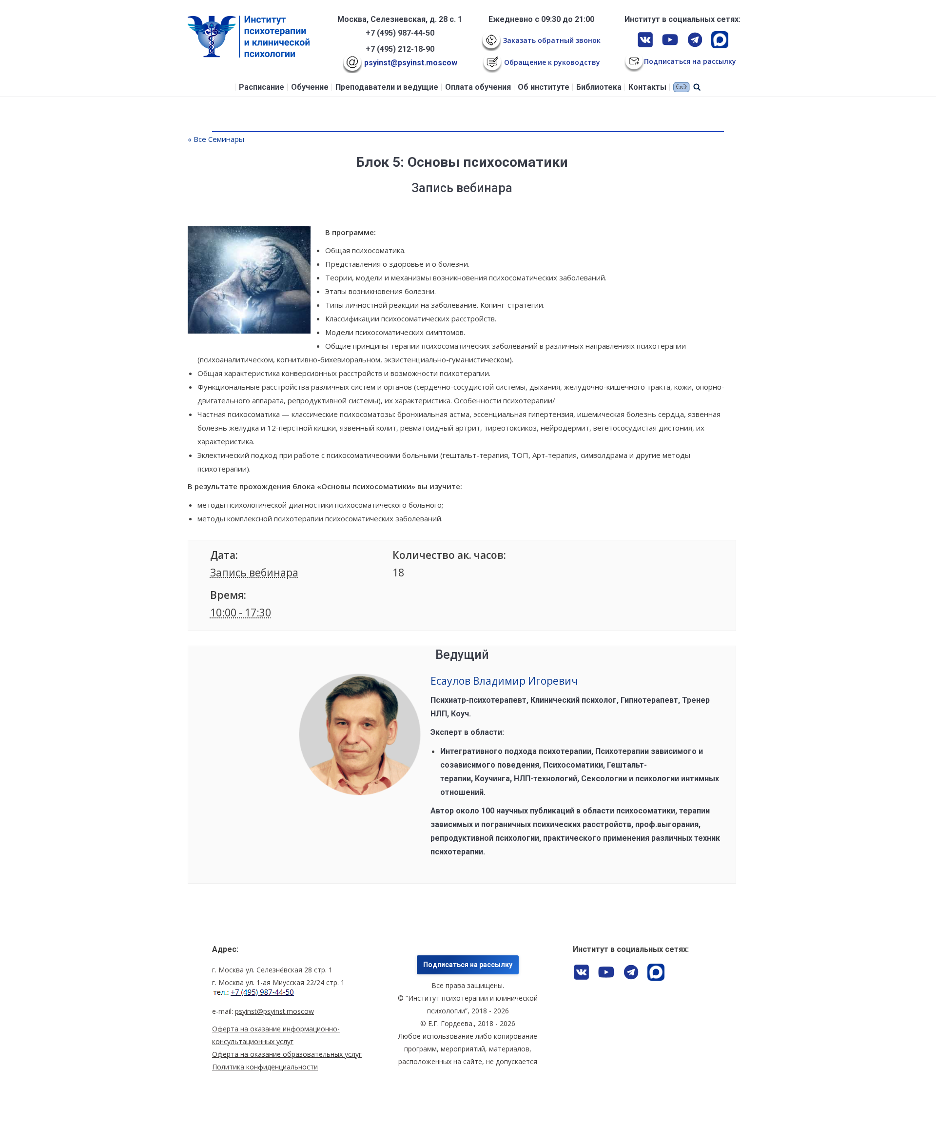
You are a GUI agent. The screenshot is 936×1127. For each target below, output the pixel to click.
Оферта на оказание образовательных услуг (287, 1054)
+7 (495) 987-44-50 (400, 33)
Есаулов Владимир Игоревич (504, 681)
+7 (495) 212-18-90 (400, 49)
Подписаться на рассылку (467, 965)
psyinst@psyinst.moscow (409, 62)
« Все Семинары (216, 139)
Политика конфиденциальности (265, 1066)
